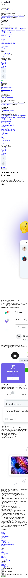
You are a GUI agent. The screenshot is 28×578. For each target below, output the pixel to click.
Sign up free (3, 84)
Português (10, 87)
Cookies (2, 556)
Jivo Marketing (5, 23)
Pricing (2, 44)
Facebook (3, 533)
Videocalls (18, 30)
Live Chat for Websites (7, 16)
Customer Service (5, 11)
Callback (12, 23)
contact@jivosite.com (6, 567)
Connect (3, 184)
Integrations (3, 564)
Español (6, 87)
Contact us (3, 557)
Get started (3, 529)
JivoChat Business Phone (8, 28)
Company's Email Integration (7, 544)
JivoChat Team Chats (20, 28)
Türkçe (2, 87)
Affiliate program (5, 46)
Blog (2, 50)
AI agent (4, 9)
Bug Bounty (3, 565)
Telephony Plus (11, 30)
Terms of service (4, 553)
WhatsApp (21, 16)
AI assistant (10, 9)
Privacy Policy (4, 554)
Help (2, 47)
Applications (4, 48)
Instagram (3, 546)
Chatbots (16, 16)
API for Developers (5, 563)
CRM (23, 30)
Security (2, 552)
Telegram (8, 17)
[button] (14, 4)
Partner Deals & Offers (6, 560)
